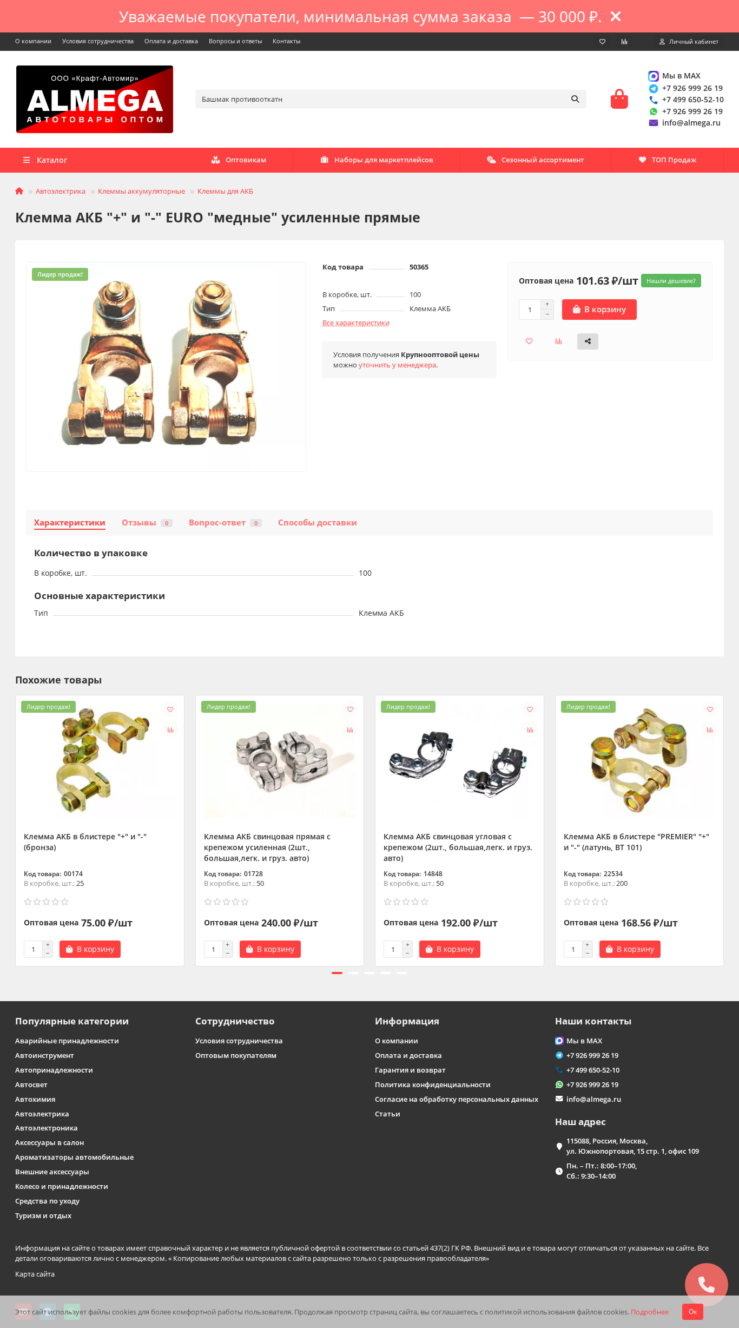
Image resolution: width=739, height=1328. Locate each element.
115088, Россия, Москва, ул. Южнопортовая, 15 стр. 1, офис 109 (632, 1146)
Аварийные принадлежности (67, 1041)
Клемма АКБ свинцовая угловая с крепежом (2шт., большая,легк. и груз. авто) (458, 847)
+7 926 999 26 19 (692, 88)
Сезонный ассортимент (543, 160)
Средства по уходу (47, 1201)
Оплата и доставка (171, 41)
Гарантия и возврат (410, 1070)
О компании (33, 41)
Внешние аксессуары (52, 1171)
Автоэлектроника (46, 1128)
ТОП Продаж (674, 160)
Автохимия (35, 1099)
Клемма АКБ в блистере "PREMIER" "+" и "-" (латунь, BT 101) (636, 841)
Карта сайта (35, 1274)
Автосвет (31, 1084)
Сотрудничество (235, 1021)
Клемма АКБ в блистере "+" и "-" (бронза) (85, 841)
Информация (407, 1021)
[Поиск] (575, 99)
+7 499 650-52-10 (693, 99)
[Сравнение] (624, 42)
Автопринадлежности (54, 1070)
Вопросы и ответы (235, 41)
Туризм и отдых (43, 1215)
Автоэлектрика (60, 191)
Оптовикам (246, 160)
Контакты (286, 41)
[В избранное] (170, 709)
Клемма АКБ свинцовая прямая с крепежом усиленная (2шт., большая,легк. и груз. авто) (267, 847)
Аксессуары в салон (49, 1142)
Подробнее (650, 1312)
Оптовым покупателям (235, 1055)
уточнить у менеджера (397, 365)
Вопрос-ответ (223, 522)
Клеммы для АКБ (225, 191)
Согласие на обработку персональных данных (456, 1099)
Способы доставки (317, 522)
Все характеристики (356, 322)
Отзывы (145, 522)
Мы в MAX (681, 75)
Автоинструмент (44, 1055)
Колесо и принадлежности (61, 1186)
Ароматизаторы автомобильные (74, 1157)
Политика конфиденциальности (433, 1084)
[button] (16, 829)
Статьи (387, 1114)
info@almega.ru (691, 122)
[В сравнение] (170, 729)
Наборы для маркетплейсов (383, 160)
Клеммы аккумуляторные (141, 191)
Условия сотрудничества (98, 41)
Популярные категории (72, 1021)
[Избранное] (602, 42)
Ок (693, 1311)
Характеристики (69, 522)
